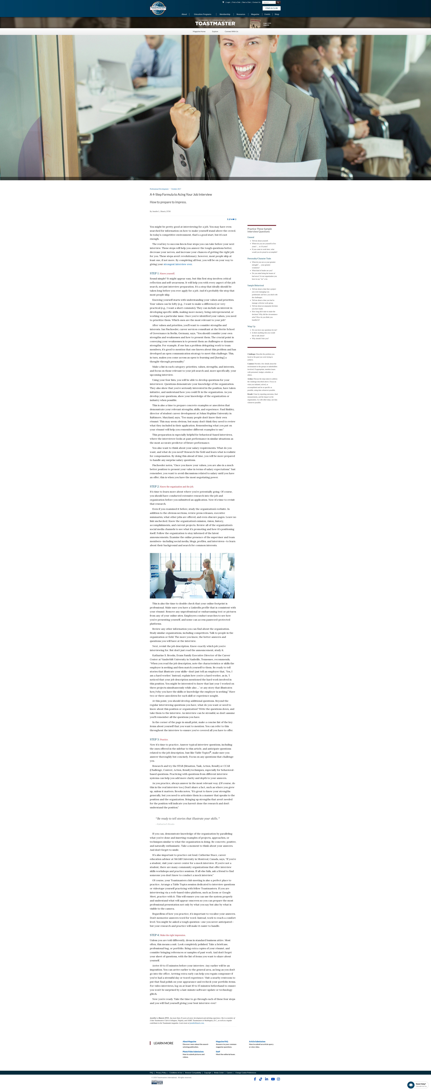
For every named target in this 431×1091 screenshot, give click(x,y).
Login (228, 2)
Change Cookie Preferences (245, 1073)
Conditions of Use (175, 1073)
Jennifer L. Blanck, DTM (161, 211)
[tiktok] (229, 219)
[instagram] (235, 219)
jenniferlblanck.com (197, 1023)
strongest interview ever (178, 264)
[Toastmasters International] (158, 8)
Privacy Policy (161, 1073)
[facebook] (227, 219)
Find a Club (236, 2)
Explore (215, 31)
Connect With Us (231, 31)
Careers (230, 1073)
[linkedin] (231, 219)
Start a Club (246, 2)
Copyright (207, 1073)
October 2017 (176, 189)
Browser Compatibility (193, 1073)
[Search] (278, 2)
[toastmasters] (215, 22)
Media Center (219, 1073)
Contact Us (256, 2)
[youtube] (233, 219)
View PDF (266, 25)
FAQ (151, 1073)
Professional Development (159, 189)
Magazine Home (199, 31)
